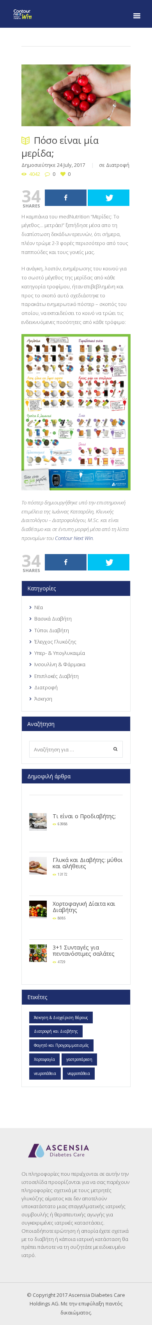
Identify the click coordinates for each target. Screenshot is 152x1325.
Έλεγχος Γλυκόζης (55, 641)
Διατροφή (117, 164)
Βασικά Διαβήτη (53, 618)
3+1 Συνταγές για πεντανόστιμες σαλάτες (84, 951)
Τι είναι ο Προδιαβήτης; (84, 816)
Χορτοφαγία (44, 1059)
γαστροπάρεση (79, 1059)
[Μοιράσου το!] (66, 198)
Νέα (38, 607)
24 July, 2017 (71, 164)
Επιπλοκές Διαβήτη (56, 675)
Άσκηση (43, 698)
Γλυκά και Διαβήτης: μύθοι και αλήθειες (88, 863)
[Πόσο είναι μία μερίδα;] (76, 95)
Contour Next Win (74, 538)
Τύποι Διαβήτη (51, 630)
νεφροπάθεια (78, 1073)
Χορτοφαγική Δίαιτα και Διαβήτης (84, 907)
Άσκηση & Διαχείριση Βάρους (61, 1017)
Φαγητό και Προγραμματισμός (61, 1045)
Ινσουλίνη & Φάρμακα (59, 664)
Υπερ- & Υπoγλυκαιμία (59, 652)
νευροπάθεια (45, 1073)
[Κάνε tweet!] (108, 198)
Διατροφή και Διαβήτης (56, 1031)
